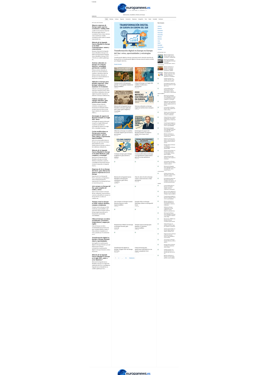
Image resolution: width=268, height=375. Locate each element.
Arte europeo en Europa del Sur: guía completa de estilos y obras (101, 187)
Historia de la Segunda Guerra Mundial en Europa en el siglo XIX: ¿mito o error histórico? (101, 257)
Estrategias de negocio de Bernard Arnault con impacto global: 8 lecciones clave (143, 132)
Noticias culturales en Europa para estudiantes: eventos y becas (169, 135)
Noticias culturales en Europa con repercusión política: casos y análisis (169, 257)
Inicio (106, 19)
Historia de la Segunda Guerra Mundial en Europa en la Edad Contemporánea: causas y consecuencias (101, 46)
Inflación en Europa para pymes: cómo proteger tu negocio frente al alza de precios (169, 140)
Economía (128, 19)
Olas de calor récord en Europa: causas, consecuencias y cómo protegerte (143, 178)
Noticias (111, 19)
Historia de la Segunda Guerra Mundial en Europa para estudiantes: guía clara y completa (122, 179)
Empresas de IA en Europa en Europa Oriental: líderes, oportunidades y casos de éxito (170, 235)
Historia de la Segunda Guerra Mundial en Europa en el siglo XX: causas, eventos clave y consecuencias (166, 169)
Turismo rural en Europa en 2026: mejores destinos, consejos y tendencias (101, 203)
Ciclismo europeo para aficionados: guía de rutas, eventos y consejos (169, 175)
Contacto (161, 19)
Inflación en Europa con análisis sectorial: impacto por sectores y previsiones (123, 132)
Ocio (146, 19)
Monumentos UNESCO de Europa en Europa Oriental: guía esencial (123, 226)
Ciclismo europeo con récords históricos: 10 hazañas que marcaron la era (169, 251)
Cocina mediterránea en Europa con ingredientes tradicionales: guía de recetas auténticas (144, 155)
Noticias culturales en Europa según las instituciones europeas (144, 107)
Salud (150, 19)
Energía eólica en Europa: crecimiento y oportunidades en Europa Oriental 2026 (169, 146)
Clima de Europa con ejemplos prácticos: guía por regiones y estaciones (169, 225)
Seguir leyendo (118, 64)
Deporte (122, 19)
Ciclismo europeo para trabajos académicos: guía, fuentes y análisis (123, 155)
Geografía (140, 19)
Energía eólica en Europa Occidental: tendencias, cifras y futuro (169, 246)
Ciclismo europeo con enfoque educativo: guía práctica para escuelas (100, 100)
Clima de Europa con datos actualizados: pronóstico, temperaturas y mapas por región (101, 221)
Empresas (134, 19)
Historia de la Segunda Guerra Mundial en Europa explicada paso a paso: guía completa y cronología (122, 108)
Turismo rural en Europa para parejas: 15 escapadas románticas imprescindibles (123, 84)
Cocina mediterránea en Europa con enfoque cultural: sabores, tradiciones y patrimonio (169, 187)
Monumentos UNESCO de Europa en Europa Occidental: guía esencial (169, 220)
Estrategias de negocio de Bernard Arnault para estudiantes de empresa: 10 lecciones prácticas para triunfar (167, 181)
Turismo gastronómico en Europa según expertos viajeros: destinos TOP (169, 230)
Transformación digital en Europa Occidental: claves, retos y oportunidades (170, 197)
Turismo (160, 49)
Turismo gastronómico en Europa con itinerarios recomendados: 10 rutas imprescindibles (169, 152)
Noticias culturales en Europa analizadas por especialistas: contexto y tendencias (169, 203)
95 (126, 258)
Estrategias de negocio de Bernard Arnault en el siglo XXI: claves (101, 117)
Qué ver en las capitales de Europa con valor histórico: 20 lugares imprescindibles (170, 193)
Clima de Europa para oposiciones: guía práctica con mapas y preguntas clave (143, 249)
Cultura (116, 19)
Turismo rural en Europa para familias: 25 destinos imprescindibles (143, 226)
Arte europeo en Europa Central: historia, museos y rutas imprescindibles (123, 203)
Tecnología (160, 47)
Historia (160, 36)
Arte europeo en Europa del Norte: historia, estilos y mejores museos (169, 162)
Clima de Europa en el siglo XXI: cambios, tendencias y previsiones (144, 84)
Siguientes (131, 258)
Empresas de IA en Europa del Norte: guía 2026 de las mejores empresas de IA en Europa (101, 171)
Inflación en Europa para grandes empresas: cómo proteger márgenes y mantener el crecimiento (100, 84)
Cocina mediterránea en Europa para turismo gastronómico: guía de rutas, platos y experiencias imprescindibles (101, 135)
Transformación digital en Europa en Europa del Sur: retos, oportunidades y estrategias (133, 51)
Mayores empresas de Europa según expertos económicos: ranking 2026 (100, 26)
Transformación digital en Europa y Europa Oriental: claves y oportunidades (101, 239)
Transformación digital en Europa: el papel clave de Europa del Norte (123, 249)
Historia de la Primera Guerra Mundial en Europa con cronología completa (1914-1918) (169, 214)
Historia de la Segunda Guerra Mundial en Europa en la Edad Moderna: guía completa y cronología (101, 152)
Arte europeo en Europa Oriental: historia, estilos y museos (170, 241)
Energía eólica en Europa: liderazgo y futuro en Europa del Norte (144, 203)
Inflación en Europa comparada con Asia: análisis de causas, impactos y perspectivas (169, 209)
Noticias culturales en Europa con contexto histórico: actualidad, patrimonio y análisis (99, 65)
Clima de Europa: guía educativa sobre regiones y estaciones (169, 158)
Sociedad (155, 19)
